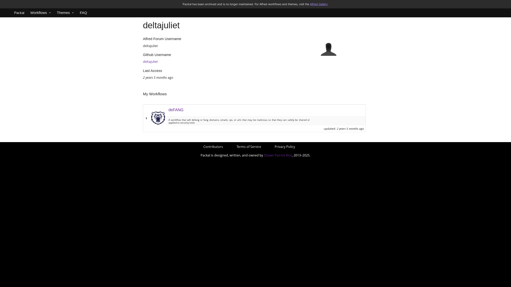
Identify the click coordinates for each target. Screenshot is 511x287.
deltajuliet (150, 61)
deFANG (176, 110)
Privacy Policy (285, 146)
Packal (19, 13)
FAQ (83, 13)
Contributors (213, 146)
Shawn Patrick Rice (278, 155)
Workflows (38, 13)
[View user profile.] (329, 47)
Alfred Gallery (319, 4)
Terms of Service (249, 146)
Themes (63, 13)
